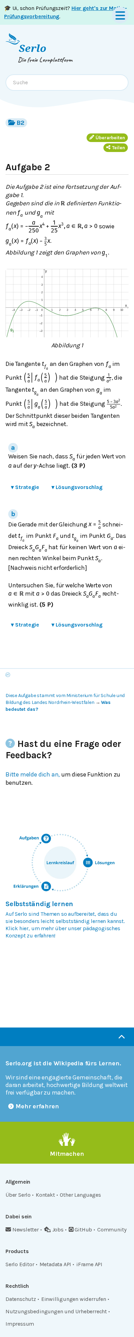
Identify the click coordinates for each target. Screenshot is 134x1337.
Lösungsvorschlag (77, 487)
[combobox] (67, 82)
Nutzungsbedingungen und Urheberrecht (56, 1311)
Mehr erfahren (37, 1106)
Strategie (25, 487)
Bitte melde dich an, (32, 774)
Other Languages (80, 1195)
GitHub (83, 1229)
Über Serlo (18, 1195)
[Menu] (120, 15)
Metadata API (55, 1264)
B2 (20, 123)
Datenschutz (20, 1299)
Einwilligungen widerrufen (73, 1299)
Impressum (19, 1323)
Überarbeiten (110, 138)
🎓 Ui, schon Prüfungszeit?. (65, 12)
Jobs (58, 1229)
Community (111, 1229)
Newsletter (25, 1229)
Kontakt (45, 1195)
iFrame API (89, 1264)
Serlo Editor (19, 1264)
